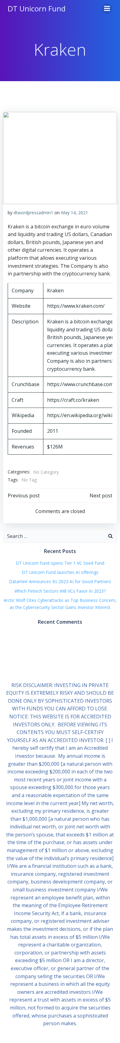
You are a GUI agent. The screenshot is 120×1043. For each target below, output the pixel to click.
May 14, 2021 (74, 212)
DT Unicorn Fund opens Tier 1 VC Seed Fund (60, 563)
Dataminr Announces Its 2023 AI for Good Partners (60, 581)
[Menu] (107, 8)
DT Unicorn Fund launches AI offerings (60, 572)
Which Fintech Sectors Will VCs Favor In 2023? (60, 591)
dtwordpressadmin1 (33, 212)
